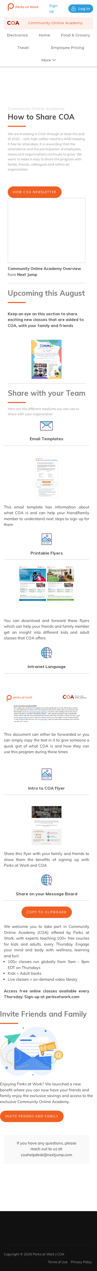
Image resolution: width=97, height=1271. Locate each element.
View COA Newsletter (34, 192)
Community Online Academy (45, 23)
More (46, 60)
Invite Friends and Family (31, 1116)
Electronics (17, 35)
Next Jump (27, 274)
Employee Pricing (67, 47)
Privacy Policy (81, 1262)
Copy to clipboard (47, 912)
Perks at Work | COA (48, 1254)
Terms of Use (58, 1262)
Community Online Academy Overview (44, 268)
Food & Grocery (75, 35)
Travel (23, 47)
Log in (84, 8)
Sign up (53, 8)
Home (44, 35)
